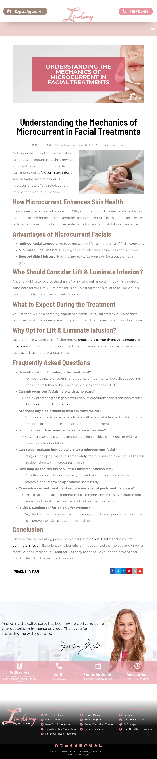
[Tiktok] (71, 745)
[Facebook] (56, 745)
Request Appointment (98, 674)
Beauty (113, 145)
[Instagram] (61, 745)
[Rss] (100, 745)
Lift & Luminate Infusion (56, 172)
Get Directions (19, 672)
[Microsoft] (81, 745)
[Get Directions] (20, 666)
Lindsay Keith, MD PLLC (67, 751)
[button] (152, 29)
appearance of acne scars (50, 404)
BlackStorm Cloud (99, 751)
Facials (121, 145)
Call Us (58, 674)
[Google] (86, 745)
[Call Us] (59, 666)
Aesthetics (102, 145)
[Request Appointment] (98, 666)
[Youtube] (66, 745)
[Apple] (76, 745)
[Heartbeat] (90, 745)
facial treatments (105, 539)
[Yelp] (95, 745)
